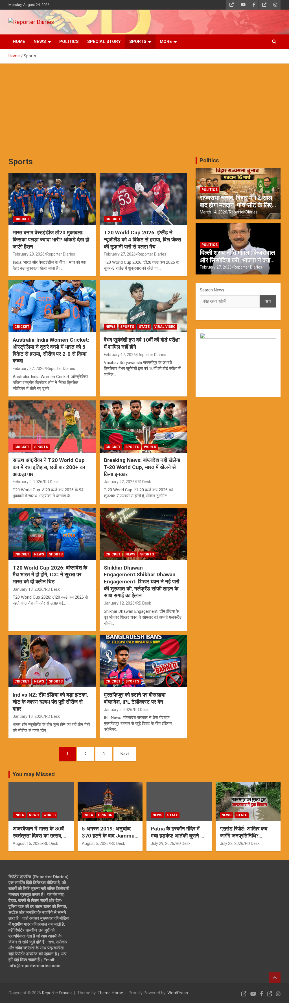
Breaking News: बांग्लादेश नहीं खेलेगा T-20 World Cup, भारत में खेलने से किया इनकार (142, 467)
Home (19, 41)
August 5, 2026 (95, 843)
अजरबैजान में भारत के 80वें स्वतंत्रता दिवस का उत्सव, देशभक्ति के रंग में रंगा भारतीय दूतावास (40, 839)
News (40, 41)
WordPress (177, 992)
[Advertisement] (144, 105)
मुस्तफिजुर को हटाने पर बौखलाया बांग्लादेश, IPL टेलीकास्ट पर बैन (134, 698)
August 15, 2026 (27, 843)
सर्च (268, 301)
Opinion (105, 815)
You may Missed (33, 774)
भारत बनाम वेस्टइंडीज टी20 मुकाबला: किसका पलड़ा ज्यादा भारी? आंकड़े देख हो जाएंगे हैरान (51, 239)
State (144, 327)
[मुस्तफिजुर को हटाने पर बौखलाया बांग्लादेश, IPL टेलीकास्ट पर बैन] (143, 661)
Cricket (21, 219)
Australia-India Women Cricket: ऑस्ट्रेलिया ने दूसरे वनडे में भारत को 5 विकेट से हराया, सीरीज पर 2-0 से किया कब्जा (51, 350)
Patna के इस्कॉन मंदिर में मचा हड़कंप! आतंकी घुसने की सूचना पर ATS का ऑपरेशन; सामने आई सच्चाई (178, 839)
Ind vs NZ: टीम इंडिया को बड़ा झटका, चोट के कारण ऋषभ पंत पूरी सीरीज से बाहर (50, 702)
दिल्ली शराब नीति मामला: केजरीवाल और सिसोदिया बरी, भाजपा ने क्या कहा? (237, 260)
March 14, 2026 (213, 212)
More (166, 41)
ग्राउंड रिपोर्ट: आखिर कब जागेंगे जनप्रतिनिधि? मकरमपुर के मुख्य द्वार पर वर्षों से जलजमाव (246, 839)
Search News (212, 290)
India (19, 815)
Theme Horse (110, 992)
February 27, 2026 (120, 254)
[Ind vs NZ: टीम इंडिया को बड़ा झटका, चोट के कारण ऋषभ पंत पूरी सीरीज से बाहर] (52, 661)
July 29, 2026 (162, 843)
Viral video (165, 327)
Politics (69, 41)
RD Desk (51, 481)
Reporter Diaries (60, 254)
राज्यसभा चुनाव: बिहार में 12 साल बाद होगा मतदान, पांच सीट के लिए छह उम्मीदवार (236, 205)
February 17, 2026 (120, 354)
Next (125, 753)
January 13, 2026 (28, 589)
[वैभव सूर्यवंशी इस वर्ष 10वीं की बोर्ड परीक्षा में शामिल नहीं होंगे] (143, 306)
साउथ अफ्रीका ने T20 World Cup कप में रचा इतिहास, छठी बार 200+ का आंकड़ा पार (49, 467)
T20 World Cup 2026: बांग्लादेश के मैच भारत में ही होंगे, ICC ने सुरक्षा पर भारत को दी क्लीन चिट (50, 574)
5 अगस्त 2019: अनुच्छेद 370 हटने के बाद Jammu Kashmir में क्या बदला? (108, 835)
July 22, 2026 (231, 843)
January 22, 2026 (119, 481)
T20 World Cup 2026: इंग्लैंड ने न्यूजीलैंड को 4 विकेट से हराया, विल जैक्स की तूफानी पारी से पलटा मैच (142, 239)
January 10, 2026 (28, 716)
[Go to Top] (275, 977)
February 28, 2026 (29, 254)
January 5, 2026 (118, 709)
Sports (137, 41)
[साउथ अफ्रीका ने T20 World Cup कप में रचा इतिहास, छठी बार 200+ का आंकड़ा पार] (52, 426)
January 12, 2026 (119, 603)
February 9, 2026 (27, 481)
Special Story (104, 41)
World (150, 447)
